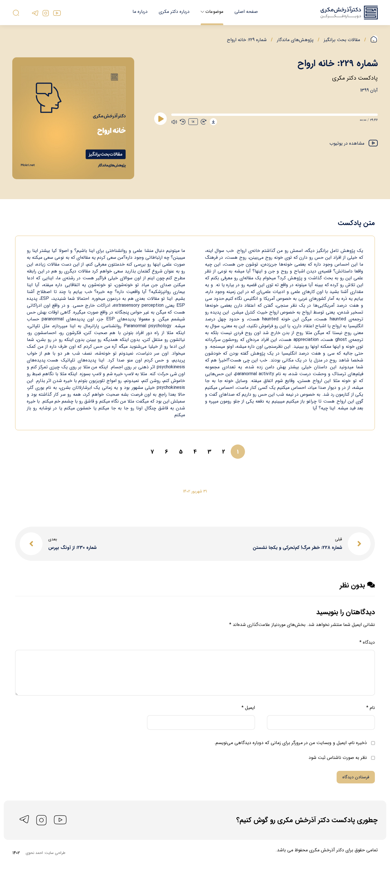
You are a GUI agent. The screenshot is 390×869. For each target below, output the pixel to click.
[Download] (213, 121)
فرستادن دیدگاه (355, 777)
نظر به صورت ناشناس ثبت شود (338, 757)
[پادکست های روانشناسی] (349, 12)
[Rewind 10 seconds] (183, 122)
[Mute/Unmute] (174, 121)
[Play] (160, 118)
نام (370, 707)
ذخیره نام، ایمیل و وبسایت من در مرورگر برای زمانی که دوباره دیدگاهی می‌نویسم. (290, 742)
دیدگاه (367, 642)
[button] (353, 144)
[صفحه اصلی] (374, 39)
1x (193, 121)
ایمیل (248, 707)
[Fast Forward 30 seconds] (203, 122)
